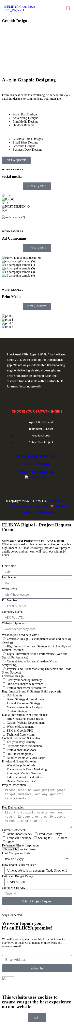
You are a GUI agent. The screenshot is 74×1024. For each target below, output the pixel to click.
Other (10, 842)
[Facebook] (37, 397)
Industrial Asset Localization (24, 777)
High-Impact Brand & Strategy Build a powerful (32, 691)
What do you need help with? (20, 635)
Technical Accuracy (19, 838)
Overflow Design (13, 676)
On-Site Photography (20, 754)
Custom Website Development (26, 722)
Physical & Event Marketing (19, 761)
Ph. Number (9, 600)
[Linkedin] (25, 397)
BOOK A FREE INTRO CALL (36, 456)
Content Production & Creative (21, 738)
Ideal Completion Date (16, 853)
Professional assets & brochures (26, 688)
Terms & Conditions (19, 506)
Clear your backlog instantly (24, 680)
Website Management (20, 726)
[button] (68, 8)
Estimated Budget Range (17, 876)
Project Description (14, 785)
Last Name (9, 577)
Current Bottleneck (14, 830)
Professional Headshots (21, 750)
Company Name (12, 611)
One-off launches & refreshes (25, 684)
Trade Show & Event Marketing (27, 769)
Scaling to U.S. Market (52, 838)
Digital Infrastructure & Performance (25, 714)
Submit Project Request (39, 511)
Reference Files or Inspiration (20, 845)
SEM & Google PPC (20, 730)
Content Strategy (17, 711)
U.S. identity (14, 695)
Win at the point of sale (21, 765)
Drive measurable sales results (25, 718)
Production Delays (50, 834)
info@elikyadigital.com (37, 472)
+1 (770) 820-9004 (37, 464)
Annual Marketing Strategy (23, 703)
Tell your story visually (21, 742)
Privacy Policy (59, 501)
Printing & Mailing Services (24, 773)
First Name (9, 566)
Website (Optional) (13, 623)
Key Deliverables (13, 807)
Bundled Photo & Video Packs (26, 757)
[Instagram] (49, 397)
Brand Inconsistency (19, 834)
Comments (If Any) (14, 887)
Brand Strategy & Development (26, 699)
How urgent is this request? (19, 864)
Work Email (9, 588)
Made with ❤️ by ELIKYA (51, 506)
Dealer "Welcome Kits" (21, 781)
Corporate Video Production (24, 746)
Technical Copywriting (21, 734)
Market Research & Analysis (24, 707)
